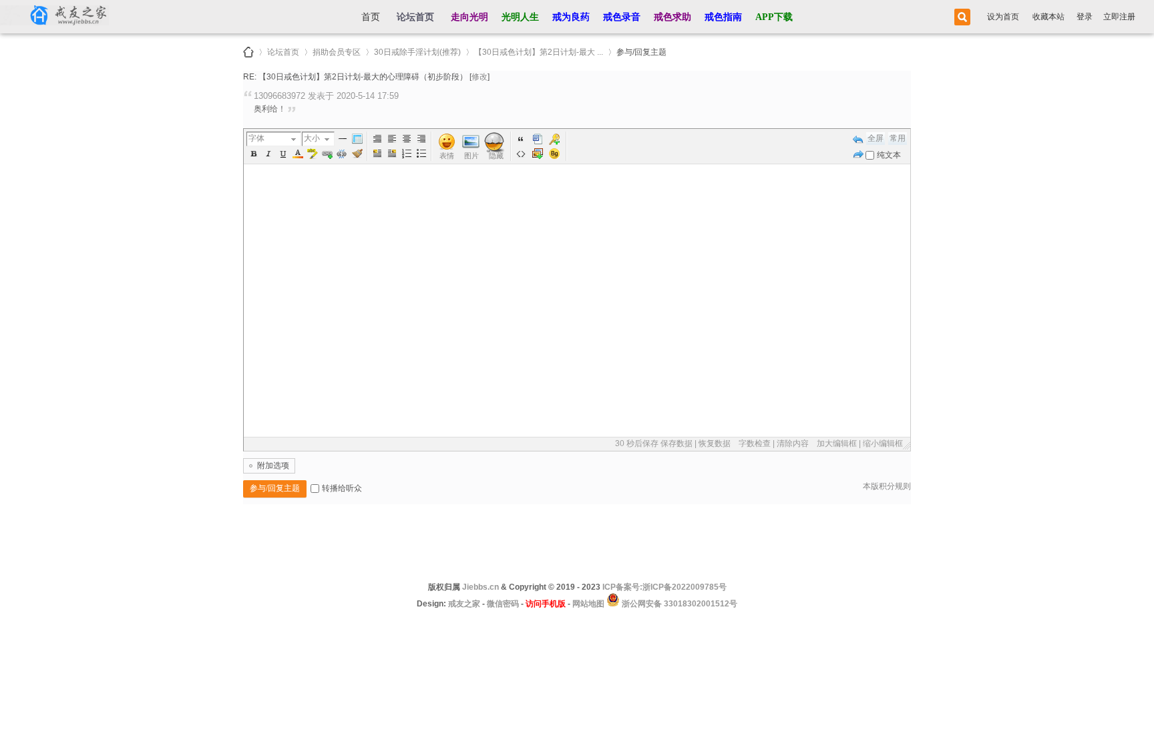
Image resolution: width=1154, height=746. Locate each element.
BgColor (312, 153)
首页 (370, 17)
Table (357, 139)
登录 (1085, 16)
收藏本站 (1048, 16)
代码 (521, 153)
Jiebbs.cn (480, 587)
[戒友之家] (54, 16)
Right (421, 139)
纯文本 (889, 155)
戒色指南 (723, 17)
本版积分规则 (887, 486)
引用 (521, 139)
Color (298, 153)
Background (554, 153)
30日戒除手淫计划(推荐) (417, 49)
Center (406, 139)
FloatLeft (377, 153)
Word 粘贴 (537, 139)
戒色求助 (672, 17)
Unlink (342, 153)
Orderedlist (406, 153)
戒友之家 (248, 52)
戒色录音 (621, 17)
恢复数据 (715, 443)
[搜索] (960, 17)
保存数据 (676, 443)
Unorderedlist (421, 153)
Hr (342, 139)
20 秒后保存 (636, 443)
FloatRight (392, 153)
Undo (858, 139)
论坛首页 (415, 17)
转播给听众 (342, 488)
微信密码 (503, 603)
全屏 (876, 138)
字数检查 (755, 443)
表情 (446, 156)
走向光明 (469, 17)
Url (327, 153)
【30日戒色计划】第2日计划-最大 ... (538, 49)
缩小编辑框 (883, 443)
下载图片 (537, 153)
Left (392, 139)
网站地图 (588, 603)
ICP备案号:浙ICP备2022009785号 (664, 587)
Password (554, 139)
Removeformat (357, 153)
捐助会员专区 (337, 49)
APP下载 (774, 17)
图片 (471, 156)
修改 (479, 76)
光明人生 (520, 17)
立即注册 (1119, 16)
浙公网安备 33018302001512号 (678, 603)
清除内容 (793, 443)
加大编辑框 (837, 443)
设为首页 (1003, 16)
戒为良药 (571, 17)
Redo (858, 153)
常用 (898, 138)
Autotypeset (377, 139)
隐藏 (496, 156)
